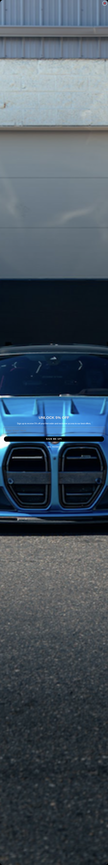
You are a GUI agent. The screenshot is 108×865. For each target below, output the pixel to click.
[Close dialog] (105, 3)
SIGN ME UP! (54, 439)
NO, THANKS (54, 447)
